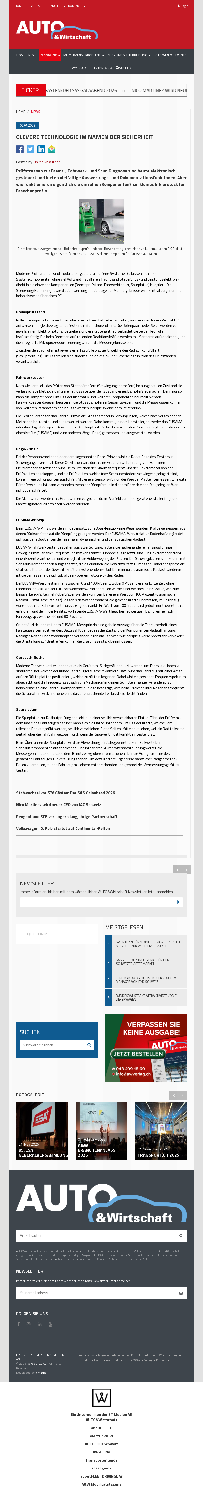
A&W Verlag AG (37, 1363)
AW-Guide (114, 1360)
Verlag (149, 1360)
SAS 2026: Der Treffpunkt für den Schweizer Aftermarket (142, 962)
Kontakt (162, 1360)
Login (184, 5)
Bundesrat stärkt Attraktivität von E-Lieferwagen (147, 997)
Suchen (125, 67)
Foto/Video (84, 1360)
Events (99, 1360)
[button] (50, 55)
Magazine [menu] (104, 1355)
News (92, 1355)
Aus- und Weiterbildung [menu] (162, 1355)
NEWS (35, 111)
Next (186, 869)
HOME (19, 5)
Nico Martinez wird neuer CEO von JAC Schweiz (128, 90)
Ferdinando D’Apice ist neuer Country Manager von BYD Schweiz (146, 979)
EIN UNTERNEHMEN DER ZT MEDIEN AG (40, 1357)
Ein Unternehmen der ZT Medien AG (101, 1414)
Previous (177, 869)
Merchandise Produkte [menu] (129, 1355)
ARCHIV (56, 5)
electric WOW (133, 1360)
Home (81, 1355)
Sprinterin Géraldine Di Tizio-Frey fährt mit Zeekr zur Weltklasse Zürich (148, 944)
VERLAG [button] (36, 5)
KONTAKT (74, 5)
